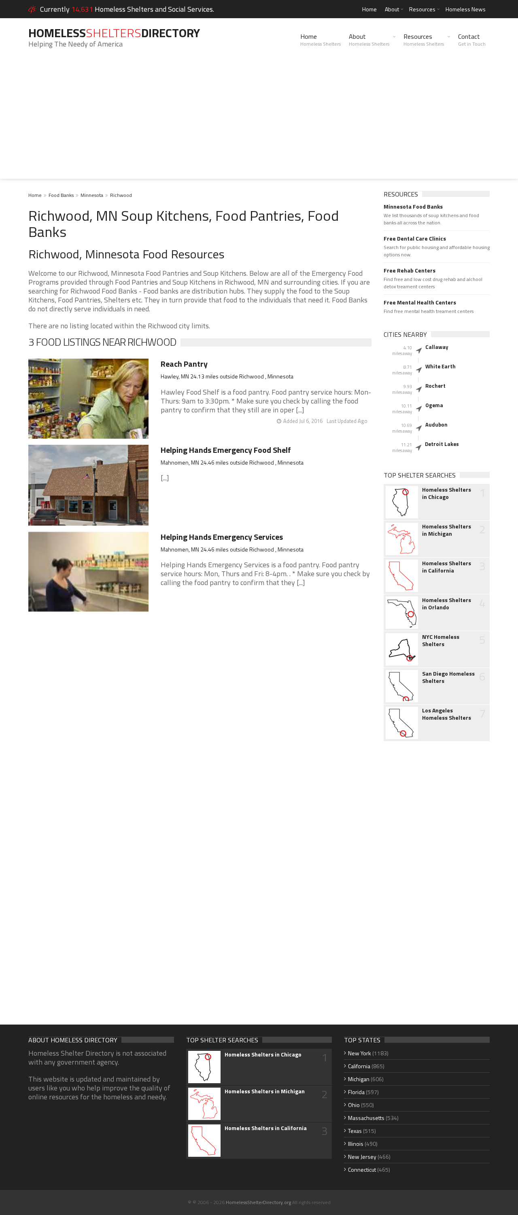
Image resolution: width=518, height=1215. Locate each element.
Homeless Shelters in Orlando (446, 603)
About (392, 9)
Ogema (434, 405)
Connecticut (362, 1169)
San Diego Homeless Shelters (448, 677)
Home (369, 9)
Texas (355, 1130)
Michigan (358, 1079)
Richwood (121, 195)
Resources (422, 9)
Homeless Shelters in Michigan (446, 530)
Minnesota (92, 195)
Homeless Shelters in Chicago (446, 493)
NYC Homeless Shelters (440, 640)
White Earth (440, 366)
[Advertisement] (259, 122)
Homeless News (466, 9)
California (359, 1066)
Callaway (436, 347)
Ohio (354, 1105)
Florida (356, 1092)
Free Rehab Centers (409, 270)
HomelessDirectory (114, 32)
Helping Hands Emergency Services (222, 536)
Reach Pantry (184, 363)
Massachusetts (366, 1118)
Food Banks (61, 195)
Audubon (436, 424)
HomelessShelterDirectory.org (258, 1202)
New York (359, 1053)
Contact (472, 40)
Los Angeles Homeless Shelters (446, 714)
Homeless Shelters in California (446, 567)
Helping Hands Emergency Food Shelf (226, 450)
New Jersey (362, 1156)
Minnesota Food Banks (413, 206)
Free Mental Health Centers (420, 302)
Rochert (435, 385)
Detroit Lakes (442, 444)
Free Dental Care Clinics (415, 238)
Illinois (355, 1143)
